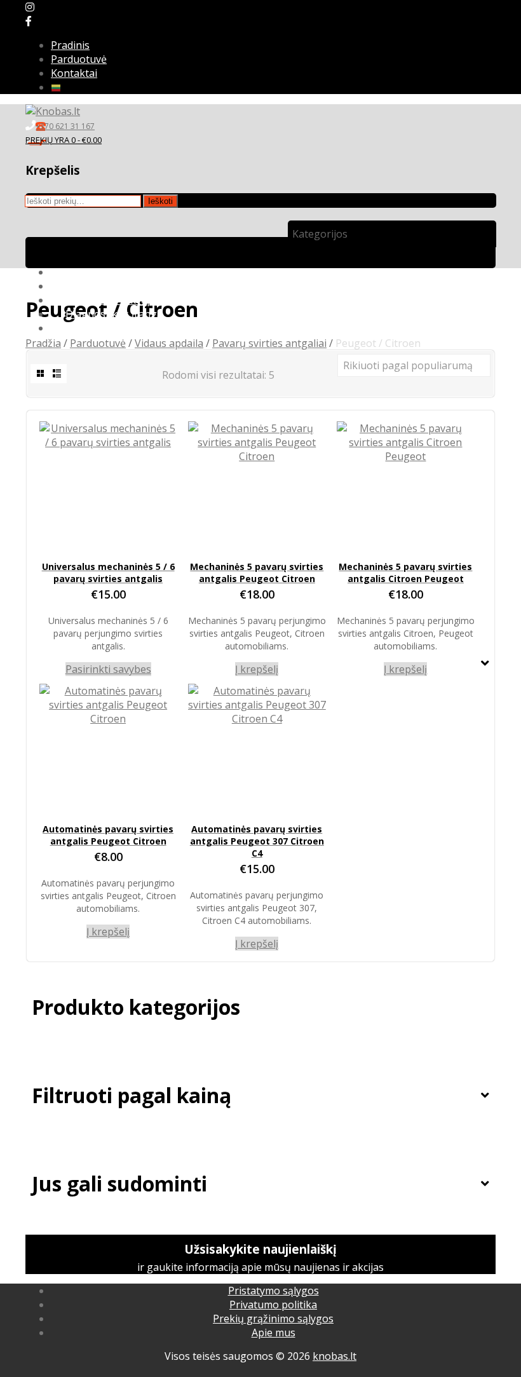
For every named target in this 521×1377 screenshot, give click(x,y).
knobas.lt (334, 1356)
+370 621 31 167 (65, 126)
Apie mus (273, 1333)
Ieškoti (160, 201)
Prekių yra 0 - (63, 140)
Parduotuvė (79, 59)
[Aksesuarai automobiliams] (52, 111)
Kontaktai (74, 73)
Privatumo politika (273, 1305)
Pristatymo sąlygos (273, 1291)
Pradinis (70, 45)
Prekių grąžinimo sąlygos (273, 1319)
